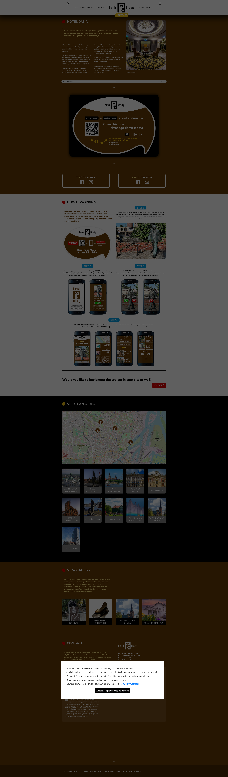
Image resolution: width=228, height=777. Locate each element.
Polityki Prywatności (129, 684)
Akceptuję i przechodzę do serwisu (112, 691)
